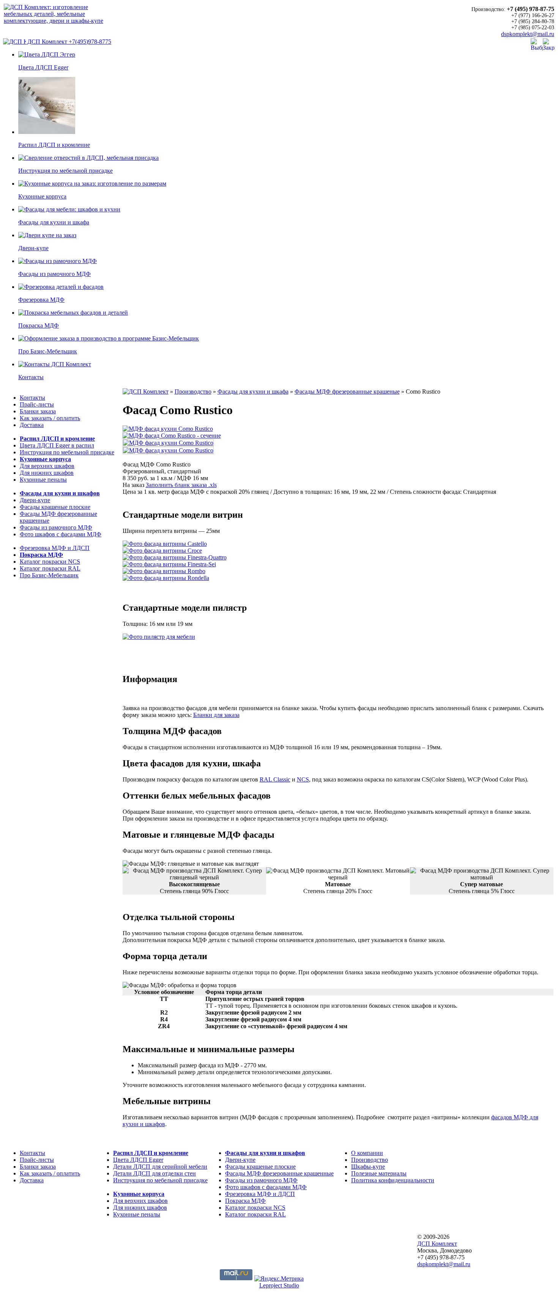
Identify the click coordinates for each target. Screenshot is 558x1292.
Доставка (32, 425)
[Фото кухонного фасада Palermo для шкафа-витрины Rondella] (166, 578)
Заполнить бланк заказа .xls (181, 485)
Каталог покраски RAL (50, 568)
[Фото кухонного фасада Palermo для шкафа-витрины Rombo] (164, 571)
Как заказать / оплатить (50, 418)
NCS (303, 779)
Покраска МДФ (41, 554)
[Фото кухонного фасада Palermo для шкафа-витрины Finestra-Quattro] (175, 557)
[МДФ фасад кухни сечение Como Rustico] (172, 435)
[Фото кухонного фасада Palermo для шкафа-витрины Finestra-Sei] (169, 564)
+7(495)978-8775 (90, 41)
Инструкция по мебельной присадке (67, 452)
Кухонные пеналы (43, 479)
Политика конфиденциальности (392, 1180)
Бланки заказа (38, 411)
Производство (193, 391)
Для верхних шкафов (47, 466)
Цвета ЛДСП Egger (138, 1159)
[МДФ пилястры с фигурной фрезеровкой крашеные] (159, 636)
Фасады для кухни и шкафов (60, 493)
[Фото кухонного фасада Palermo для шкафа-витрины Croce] (162, 550)
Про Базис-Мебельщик (49, 575)
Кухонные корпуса (45, 459)
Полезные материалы (379, 1173)
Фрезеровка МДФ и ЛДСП (55, 548)
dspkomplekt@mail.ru (527, 34)
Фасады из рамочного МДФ (56, 527)
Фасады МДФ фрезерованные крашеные (347, 391)
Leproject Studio (279, 1285)
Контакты (32, 397)
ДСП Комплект (47, 41)
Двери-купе (35, 500)
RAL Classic (275, 779)
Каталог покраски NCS (50, 561)
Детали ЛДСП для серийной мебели (160, 1166)
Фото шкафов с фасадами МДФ (60, 534)
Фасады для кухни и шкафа (253, 391)
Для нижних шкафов (47, 473)
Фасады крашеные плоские (55, 507)
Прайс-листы (37, 404)
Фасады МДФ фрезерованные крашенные (279, 1173)
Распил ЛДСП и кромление (57, 438)
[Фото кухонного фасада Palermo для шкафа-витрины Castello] (165, 543)
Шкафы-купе (368, 1166)
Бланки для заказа (216, 715)
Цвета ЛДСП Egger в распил (57, 445)
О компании (367, 1153)
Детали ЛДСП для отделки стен (154, 1173)
